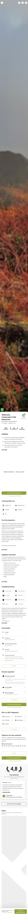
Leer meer (4, 549)
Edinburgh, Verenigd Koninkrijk (10, 421)
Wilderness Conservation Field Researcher (14, 797)
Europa (3, 812)
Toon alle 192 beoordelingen (14, 804)
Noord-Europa (9, 812)
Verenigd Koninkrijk (17, 812)
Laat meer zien (14, 699)
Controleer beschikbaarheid (20, 911)
